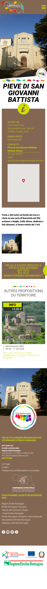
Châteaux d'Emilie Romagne (15, 523)
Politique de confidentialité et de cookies (20, 470)
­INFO (12, 305)
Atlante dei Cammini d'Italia (15, 510)
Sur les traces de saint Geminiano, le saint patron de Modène (21, 355)
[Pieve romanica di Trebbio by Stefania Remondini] (12, 243)
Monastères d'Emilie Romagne (16, 519)
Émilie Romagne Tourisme (14, 507)
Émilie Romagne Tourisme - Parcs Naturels (22, 516)
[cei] (23, 483)
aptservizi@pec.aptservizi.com (17, 456)
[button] (43, 7)
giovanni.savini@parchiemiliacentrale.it (26, 160)
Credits (5, 467)
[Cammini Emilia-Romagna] (12, 7)
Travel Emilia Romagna (13, 513)
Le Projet (6, 464)
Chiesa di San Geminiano (23, 341)
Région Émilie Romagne (13, 503)
